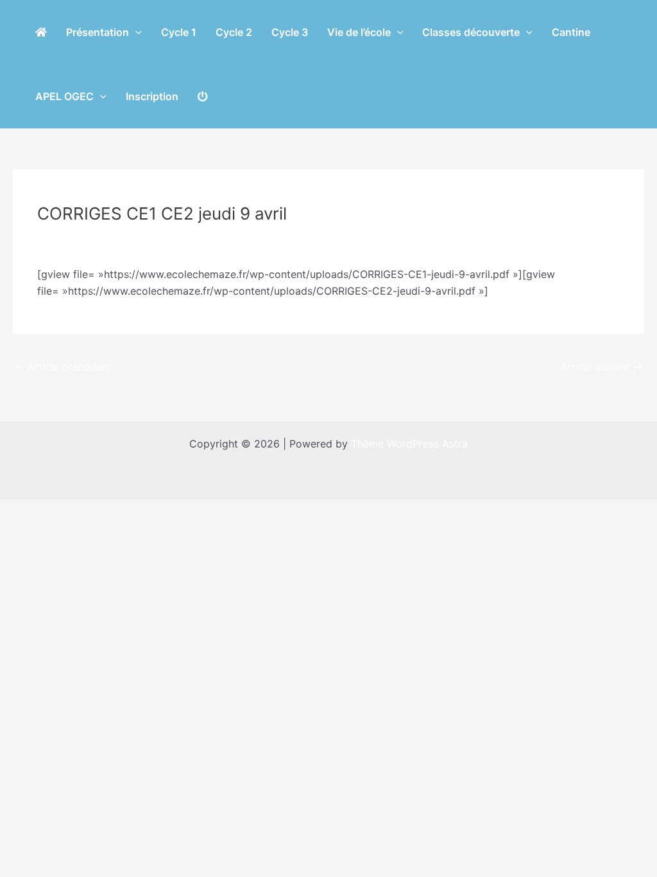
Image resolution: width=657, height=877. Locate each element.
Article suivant (601, 366)
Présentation (97, 32)
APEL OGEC (64, 96)
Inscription (152, 96)
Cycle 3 (289, 32)
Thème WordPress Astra (409, 443)
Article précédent (63, 366)
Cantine (571, 32)
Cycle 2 (234, 32)
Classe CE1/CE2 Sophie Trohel (118, 237)
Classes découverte (471, 32)
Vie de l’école (359, 32)
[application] (135, 32)
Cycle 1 (178, 32)
